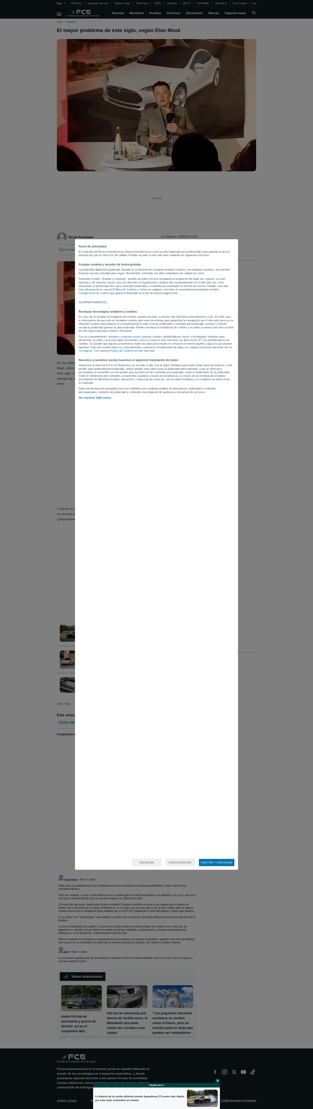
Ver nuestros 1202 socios (95, 397)
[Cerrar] (218, 1080)
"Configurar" (86, 350)
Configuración (180, 862)
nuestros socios (131, 336)
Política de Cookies (125, 289)
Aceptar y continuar (216, 862)
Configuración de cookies (94, 293)
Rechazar (146, 862)
